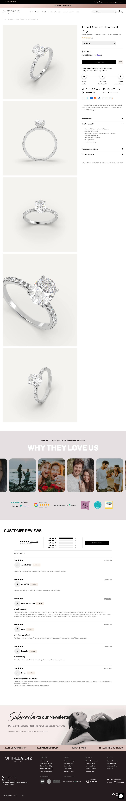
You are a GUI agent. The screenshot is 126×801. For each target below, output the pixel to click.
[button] (86, 38)
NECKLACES (45, 12)
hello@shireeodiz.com (11, 780)
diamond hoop (68, 766)
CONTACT (78, 12)
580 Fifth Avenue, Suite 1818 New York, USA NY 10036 (16, 783)
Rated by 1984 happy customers (113, 2)
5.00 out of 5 (34, 542)
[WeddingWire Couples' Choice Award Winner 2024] (109, 508)
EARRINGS (37, 12)
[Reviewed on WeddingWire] (97, 508)
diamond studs (68, 763)
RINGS (31, 12)
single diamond (90, 763)
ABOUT (71, 12)
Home (4, 19)
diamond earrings (69, 761)
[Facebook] (113, 794)
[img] (18, 560)
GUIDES (65, 12)
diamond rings (44, 761)
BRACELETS (53, 12)
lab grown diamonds (46, 771)
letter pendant (90, 771)
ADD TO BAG (99, 62)
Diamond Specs (87, 118)
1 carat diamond (68, 768)
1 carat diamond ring (46, 763)
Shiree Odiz (9, 800)
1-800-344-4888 (10, 777)
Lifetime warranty (88, 154)
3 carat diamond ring (46, 768)
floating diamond (91, 768)
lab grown (110, 768)
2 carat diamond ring (46, 766)
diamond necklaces (91, 761)
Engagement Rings (13, 19)
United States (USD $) (10, 795)
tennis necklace (90, 766)
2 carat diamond (69, 771)
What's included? (88, 124)
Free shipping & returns (90, 149)
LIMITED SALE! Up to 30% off (62, 5)
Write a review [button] (97, 543)
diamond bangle (112, 763)
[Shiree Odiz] (11, 12)
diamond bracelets (112, 761)
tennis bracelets (112, 766)
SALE (60, 12)
